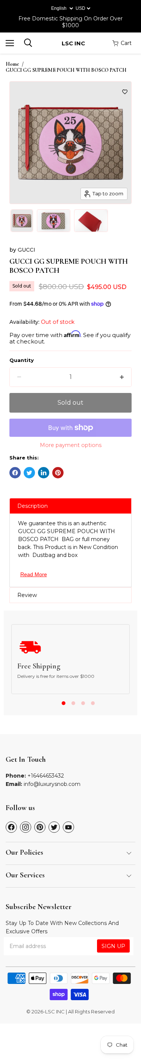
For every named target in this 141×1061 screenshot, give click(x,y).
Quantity (21, 360)
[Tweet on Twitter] (29, 472)
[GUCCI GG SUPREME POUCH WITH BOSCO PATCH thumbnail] (22, 221)
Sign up (113, 946)
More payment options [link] (71, 445)
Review (27, 595)
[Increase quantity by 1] (121, 377)
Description (32, 506)
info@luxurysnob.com (52, 784)
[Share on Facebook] (15, 472)
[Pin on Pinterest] (58, 472)
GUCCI (26, 249)
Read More (33, 574)
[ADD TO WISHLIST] (124, 91)
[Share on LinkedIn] (43, 472)
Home (12, 64)
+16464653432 (45, 775)
